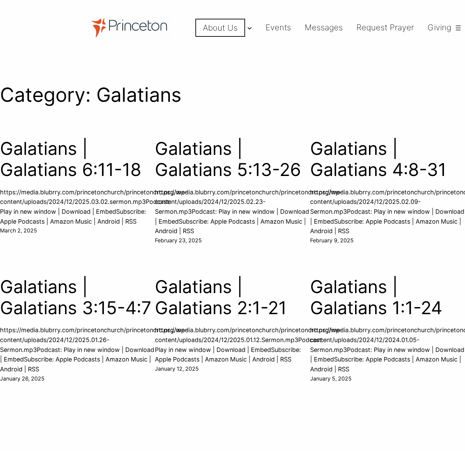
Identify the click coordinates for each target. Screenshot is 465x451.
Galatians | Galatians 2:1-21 (221, 297)
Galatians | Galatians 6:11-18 (70, 159)
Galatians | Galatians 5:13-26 (228, 159)
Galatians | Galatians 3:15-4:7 (75, 297)
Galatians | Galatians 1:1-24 (376, 297)
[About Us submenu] (249, 28)
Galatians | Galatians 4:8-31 (378, 159)
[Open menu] (458, 28)
